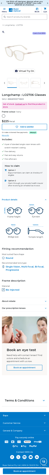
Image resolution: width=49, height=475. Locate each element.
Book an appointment (24, 367)
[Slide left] (4, 83)
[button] (24, 105)
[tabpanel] (24, 250)
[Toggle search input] (4, 17)
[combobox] (24, 17)
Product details (9, 200)
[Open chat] (43, 461)
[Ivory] (3, 116)
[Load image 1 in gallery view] (12, 83)
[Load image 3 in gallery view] (36, 83)
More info (5, 135)
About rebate (8, 301)
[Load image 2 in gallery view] (24, 83)
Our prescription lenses (14, 308)
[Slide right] (44, 83)
